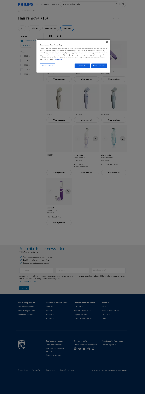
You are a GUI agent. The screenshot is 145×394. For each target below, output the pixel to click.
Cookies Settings (47, 66)
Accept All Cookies (99, 66)
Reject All (82, 66)
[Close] (106, 42)
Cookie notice (58, 60)
